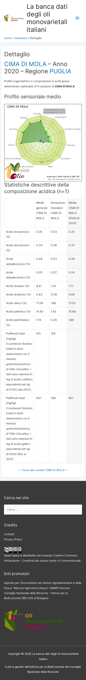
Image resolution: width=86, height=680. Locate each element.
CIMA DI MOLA (25, 63)
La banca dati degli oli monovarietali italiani (47, 18)
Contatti (9, 534)
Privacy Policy (13, 539)
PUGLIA (60, 71)
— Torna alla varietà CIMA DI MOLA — (43, 470)
